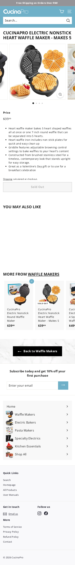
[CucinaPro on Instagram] (39, 513)
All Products (10, 490)
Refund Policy (11, 536)
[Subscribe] (63, 385)
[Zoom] (60, 94)
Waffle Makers (43, 274)
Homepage (9, 484)
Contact (7, 541)
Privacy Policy (11, 531)
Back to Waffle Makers (40, 351)
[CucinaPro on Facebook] (46, 513)
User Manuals (11, 494)
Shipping (7, 178)
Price (6, 112)
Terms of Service (12, 526)
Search (7, 480)
